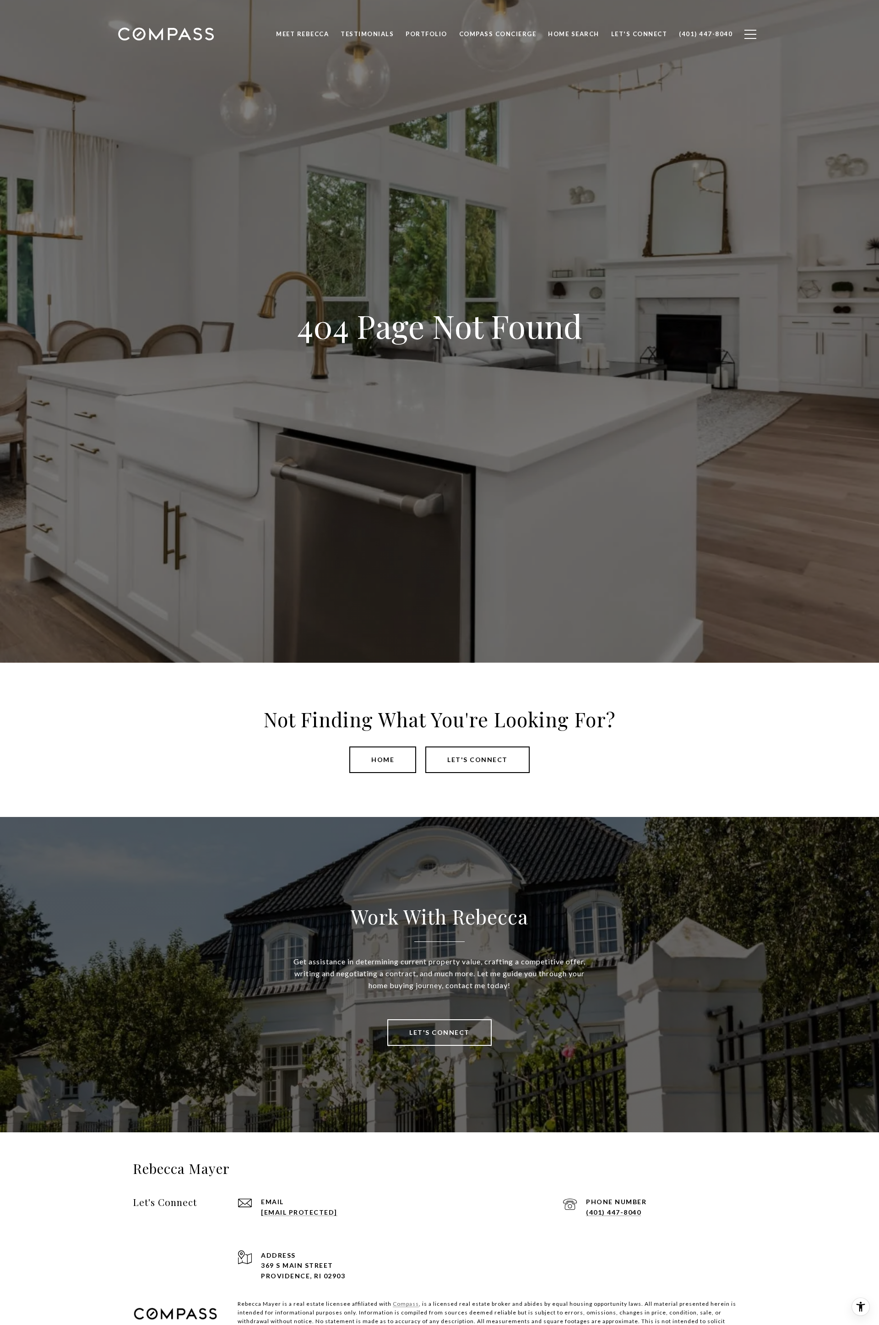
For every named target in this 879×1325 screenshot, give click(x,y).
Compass (406, 1303)
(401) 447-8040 (613, 1212)
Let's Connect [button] (477, 759)
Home (382, 759)
